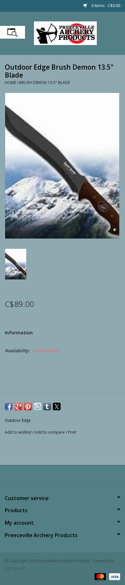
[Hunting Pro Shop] (75, 33)
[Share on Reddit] (37, 406)
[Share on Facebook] (9, 406)
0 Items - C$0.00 (105, 5)
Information (19, 333)
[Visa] (113, 576)
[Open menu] (12, 32)
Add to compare (50, 432)
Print (72, 432)
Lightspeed (15, 568)
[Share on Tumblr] (47, 406)
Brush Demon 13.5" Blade (44, 82)
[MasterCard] (99, 576)
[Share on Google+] (18, 406)
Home (10, 82)
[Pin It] (28, 406)
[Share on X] (57, 406)
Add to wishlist (18, 432)
